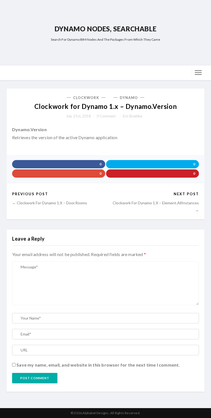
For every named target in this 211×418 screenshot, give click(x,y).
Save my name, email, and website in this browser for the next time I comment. (98, 364)
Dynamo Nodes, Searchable (105, 29)
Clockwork (86, 98)
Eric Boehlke (132, 116)
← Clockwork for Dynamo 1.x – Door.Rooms (49, 202)
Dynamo (129, 98)
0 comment (106, 116)
